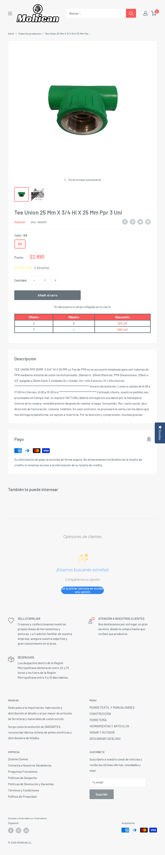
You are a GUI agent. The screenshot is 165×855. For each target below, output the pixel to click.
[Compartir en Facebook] (125, 222)
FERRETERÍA (98, 720)
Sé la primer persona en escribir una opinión (82, 590)
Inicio (11, 33)
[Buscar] (131, 13)
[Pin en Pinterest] (132, 222)
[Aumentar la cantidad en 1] (55, 280)
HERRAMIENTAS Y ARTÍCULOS (109, 726)
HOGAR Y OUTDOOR (102, 732)
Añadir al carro (47, 295)
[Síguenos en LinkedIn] (26, 830)
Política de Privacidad (22, 796)
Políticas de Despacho (22, 778)
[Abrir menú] (10, 13)
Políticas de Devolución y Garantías (31, 784)
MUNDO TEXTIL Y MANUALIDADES (112, 707)
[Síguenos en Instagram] (18, 830)
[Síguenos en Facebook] (11, 830)
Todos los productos (29, 33)
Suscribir (102, 794)
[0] (153, 13)
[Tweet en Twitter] (140, 222)
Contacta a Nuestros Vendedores (29, 765)
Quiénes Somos (18, 759)
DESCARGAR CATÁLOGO (105, 738)
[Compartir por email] (148, 222)
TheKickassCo (40, 818)
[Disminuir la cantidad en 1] (34, 280)
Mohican (19, 222)
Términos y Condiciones (23, 790)
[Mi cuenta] (145, 13)
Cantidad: (20, 280)
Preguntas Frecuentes (22, 771)
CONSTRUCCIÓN (100, 713)
